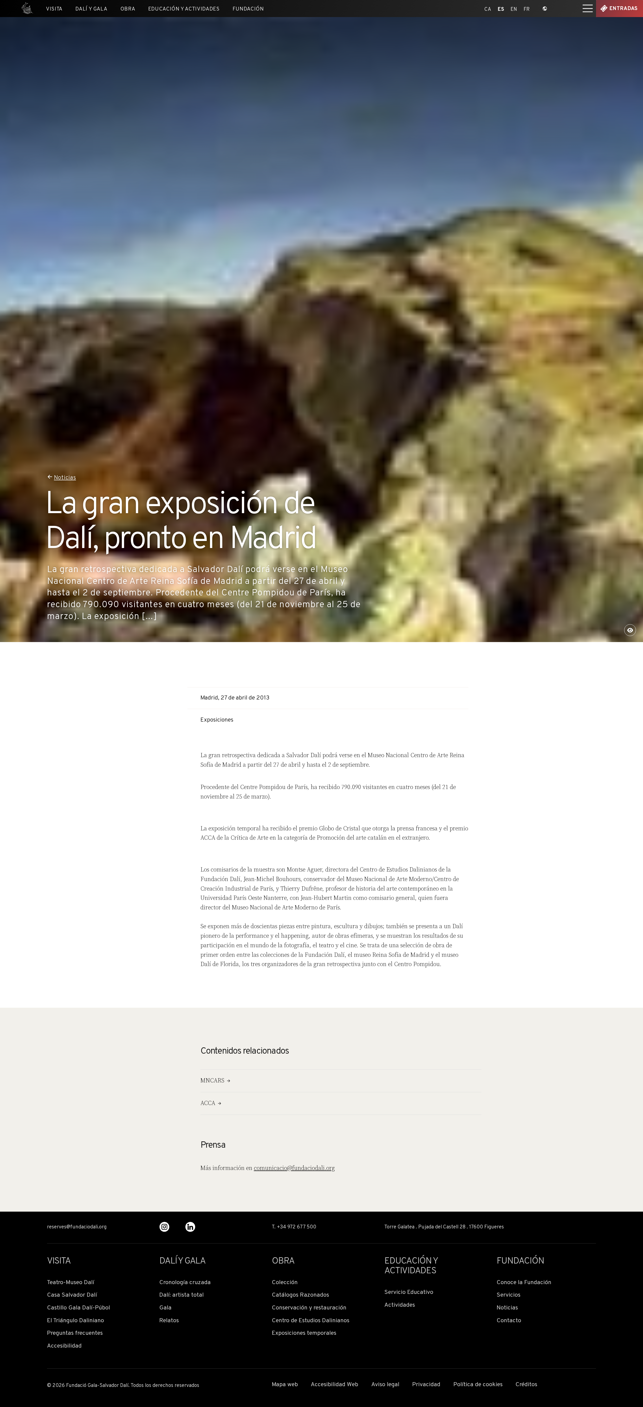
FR (527, 8)
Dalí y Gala (91, 9)
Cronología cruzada (185, 1282)
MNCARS (212, 1080)
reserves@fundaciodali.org (76, 1227)
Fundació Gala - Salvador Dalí (25, 8)
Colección (285, 1282)
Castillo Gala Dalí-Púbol (78, 1308)
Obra (127, 9)
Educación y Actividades (184, 9)
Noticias (65, 478)
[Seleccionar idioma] (545, 8)
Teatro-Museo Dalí (70, 1282)
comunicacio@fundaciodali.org (294, 1168)
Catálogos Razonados (300, 1295)
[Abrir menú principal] (587, 8)
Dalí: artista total (181, 1295)
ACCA (207, 1103)
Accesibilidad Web (334, 1384)
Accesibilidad (64, 1346)
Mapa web (285, 1384)
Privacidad (426, 1384)
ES (501, 8)
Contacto (509, 1320)
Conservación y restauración (309, 1308)
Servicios (508, 1295)
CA (487, 8)
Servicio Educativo (408, 1292)
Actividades (399, 1305)
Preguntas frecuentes (75, 1333)
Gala (165, 1308)
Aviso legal (385, 1384)
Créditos (526, 1384)
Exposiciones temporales (304, 1333)
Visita (54, 9)
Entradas (623, 9)
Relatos (169, 1320)
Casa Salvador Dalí (72, 1295)
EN (514, 8)
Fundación (248, 9)
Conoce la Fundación (524, 1282)
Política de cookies (478, 1384)
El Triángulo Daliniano (75, 1320)
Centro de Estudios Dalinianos (310, 1320)
